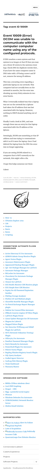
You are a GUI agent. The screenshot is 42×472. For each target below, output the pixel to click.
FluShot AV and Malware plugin (18, 299)
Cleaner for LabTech (13, 282)
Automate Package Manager (16, 271)
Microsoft (32, 180)
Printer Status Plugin (13, 350)
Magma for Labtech (13, 321)
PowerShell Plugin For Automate (18, 347)
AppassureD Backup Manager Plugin (19, 265)
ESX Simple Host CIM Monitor (17, 287)
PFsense (8, 395)
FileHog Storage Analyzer (15, 296)
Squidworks (7, 468)
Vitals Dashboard (12, 364)
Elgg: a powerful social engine (17, 392)
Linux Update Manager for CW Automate (21, 319)
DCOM (34, 177)
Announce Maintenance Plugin (17, 262)
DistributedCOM (8, 180)
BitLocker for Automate (14, 273)
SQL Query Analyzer (13, 355)
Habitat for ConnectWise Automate (19, 310)
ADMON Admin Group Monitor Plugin (20, 256)
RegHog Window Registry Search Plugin (21, 353)
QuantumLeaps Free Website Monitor (20, 437)
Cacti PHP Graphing (13, 386)
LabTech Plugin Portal (14, 316)
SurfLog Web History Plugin (16, 361)
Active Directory (25, 177)
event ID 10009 (23, 180)
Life (6, 223)
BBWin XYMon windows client (17, 383)
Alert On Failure (26, 423)
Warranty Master (12, 367)
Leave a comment (21, 182)
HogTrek (18, 426)
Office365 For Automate (15, 338)
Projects (8, 226)
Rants (7, 229)
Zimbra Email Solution (14, 406)
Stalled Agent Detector (14, 358)
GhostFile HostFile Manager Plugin (19, 302)
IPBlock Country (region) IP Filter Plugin (21, 313)
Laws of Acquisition (13, 429)
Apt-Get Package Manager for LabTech (21, 268)
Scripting (9, 235)
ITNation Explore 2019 (14, 221)
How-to (16, 177)
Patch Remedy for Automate (16, 344)
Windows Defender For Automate (18, 397)
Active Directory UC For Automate (19, 254)
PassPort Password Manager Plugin (19, 341)
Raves (7, 232)
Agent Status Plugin (13, 259)
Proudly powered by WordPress (23, 468)
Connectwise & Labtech (13, 447)
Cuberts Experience (11, 452)
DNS (16, 180)
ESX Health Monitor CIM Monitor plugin (21, 285)
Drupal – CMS (11, 389)
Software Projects (10, 462)
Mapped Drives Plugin (14, 324)
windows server (8, 182)
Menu (35, 7)
